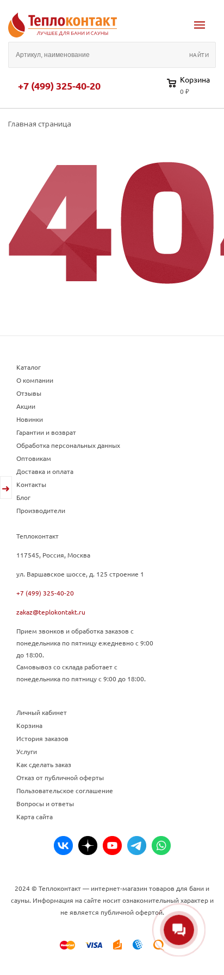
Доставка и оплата (44, 471)
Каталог (28, 367)
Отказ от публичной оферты (60, 777)
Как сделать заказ (43, 764)
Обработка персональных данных (68, 445)
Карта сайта (34, 816)
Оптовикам (33, 458)
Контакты (31, 484)
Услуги (26, 751)
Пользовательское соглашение (64, 790)
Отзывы (28, 393)
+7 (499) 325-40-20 (59, 85)
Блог (23, 497)
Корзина (29, 725)
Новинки (29, 419)
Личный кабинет (41, 712)
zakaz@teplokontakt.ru (50, 611)
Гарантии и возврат (46, 432)
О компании (34, 380)
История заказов (42, 738)
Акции (25, 406)
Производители (40, 510)
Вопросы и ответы (45, 803)
